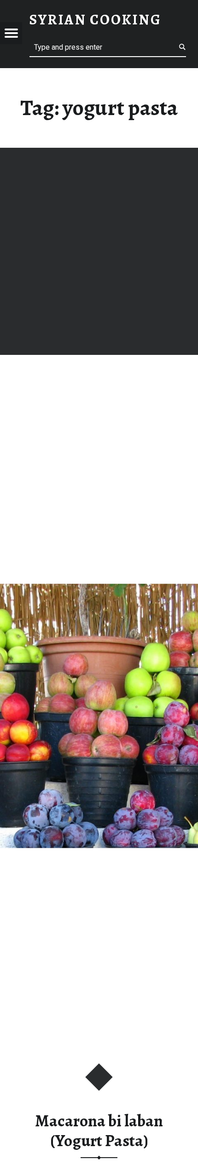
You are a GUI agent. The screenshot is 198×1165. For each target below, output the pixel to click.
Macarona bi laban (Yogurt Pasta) (99, 1131)
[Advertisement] (99, 251)
